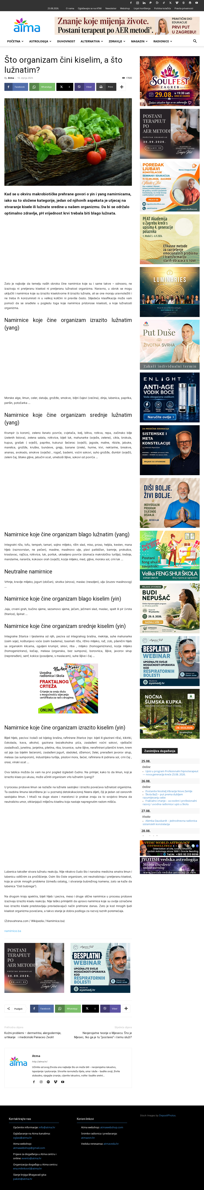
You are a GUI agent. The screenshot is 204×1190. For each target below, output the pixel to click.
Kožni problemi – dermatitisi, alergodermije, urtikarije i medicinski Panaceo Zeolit (32, 1035)
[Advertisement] (68, 249)
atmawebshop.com (111, 1127)
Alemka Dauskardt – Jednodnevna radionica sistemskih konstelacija (170, 822)
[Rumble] (157, 3)
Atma (11, 77)
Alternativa (90, 41)
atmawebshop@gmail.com (29, 1148)
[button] (195, 42)
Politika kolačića (162, 8)
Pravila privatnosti (184, 8)
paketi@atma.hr (22, 1179)
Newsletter (110, 8)
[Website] (183, 3)
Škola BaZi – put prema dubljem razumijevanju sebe (163, 796)
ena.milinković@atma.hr (27, 1168)
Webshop (125, 8)
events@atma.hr (31, 1158)
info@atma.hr (47, 1127)
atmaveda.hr (111, 1143)
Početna (13, 41)
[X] (170, 3)
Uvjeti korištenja (142, 8)
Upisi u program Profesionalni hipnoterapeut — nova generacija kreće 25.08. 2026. (170, 772)
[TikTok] (164, 3)
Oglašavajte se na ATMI (90, 8)
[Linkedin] (144, 3)
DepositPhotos (167, 1115)
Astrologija (38, 41)
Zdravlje (115, 41)
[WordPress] (190, 3)
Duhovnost (66, 41)
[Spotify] (49, 1082)
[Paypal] (151, 3)
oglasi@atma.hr (22, 1137)
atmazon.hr (88, 1137)
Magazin (137, 41)
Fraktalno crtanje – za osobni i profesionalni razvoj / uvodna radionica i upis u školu (170, 802)
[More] (122, 87)
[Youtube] (197, 3)
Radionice (161, 41)
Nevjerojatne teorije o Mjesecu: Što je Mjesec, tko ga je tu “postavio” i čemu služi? (103, 1035)
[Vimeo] (177, 3)
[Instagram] (137, 3)
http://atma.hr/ (39, 1061)
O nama (70, 8)
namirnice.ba (12, 931)
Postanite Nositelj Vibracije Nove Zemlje (168, 791)
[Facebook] (131, 3)
